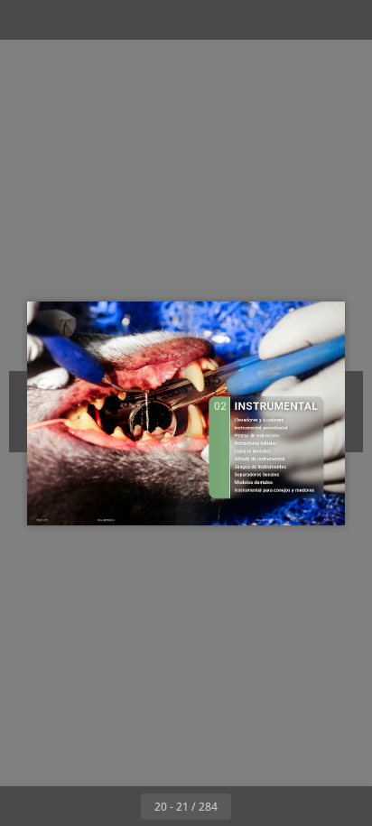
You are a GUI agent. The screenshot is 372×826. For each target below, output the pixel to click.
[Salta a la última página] (291, 806)
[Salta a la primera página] (81, 806)
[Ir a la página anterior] (121, 806)
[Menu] (25, 20)
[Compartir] (307, 20)
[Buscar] (65, 20)
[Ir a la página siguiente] (251, 806)
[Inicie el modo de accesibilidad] (105, 20)
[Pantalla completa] (347, 20)
